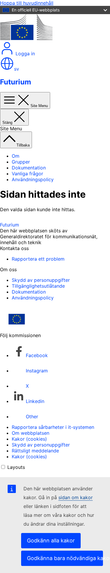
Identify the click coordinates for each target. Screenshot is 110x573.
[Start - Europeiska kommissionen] (26, 38)
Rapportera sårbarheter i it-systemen (53, 427)
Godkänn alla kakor (51, 540)
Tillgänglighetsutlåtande (38, 286)
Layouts (16, 467)
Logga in (24, 53)
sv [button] (16, 69)
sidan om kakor (75, 497)
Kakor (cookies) (29, 439)
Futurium (15, 82)
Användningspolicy (33, 179)
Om (15, 156)
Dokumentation (29, 168)
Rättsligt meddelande (35, 451)
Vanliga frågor (27, 173)
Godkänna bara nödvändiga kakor (65, 558)
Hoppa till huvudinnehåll (26, 3)
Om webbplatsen (30, 433)
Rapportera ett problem (38, 259)
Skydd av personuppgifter (41, 280)
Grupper (21, 162)
